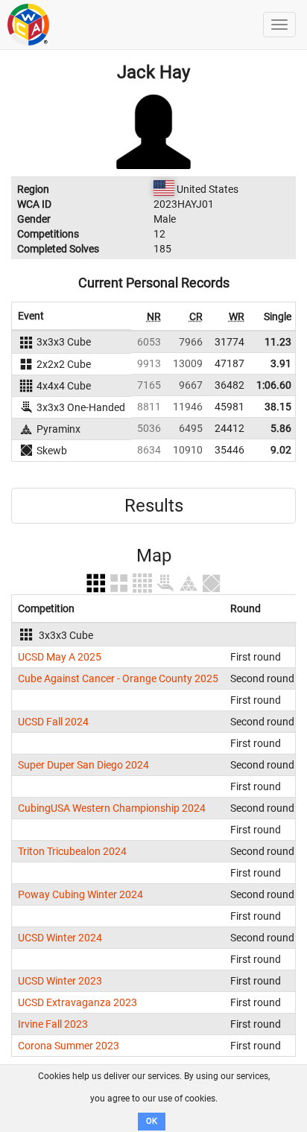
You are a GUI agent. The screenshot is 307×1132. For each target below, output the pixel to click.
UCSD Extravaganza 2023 (77, 1002)
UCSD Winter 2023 (60, 981)
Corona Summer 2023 (68, 1046)
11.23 (278, 342)
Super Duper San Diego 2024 (83, 765)
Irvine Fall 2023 (53, 1024)
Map (153, 555)
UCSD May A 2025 (59, 657)
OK (151, 1121)
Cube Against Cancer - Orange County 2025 (118, 678)
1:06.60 (273, 385)
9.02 (280, 450)
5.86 (280, 428)
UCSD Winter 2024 (60, 938)
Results (153, 505)
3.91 (280, 363)
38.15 (278, 407)
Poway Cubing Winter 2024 (80, 894)
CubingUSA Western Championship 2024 (112, 808)
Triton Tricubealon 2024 (72, 851)
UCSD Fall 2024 (53, 722)
